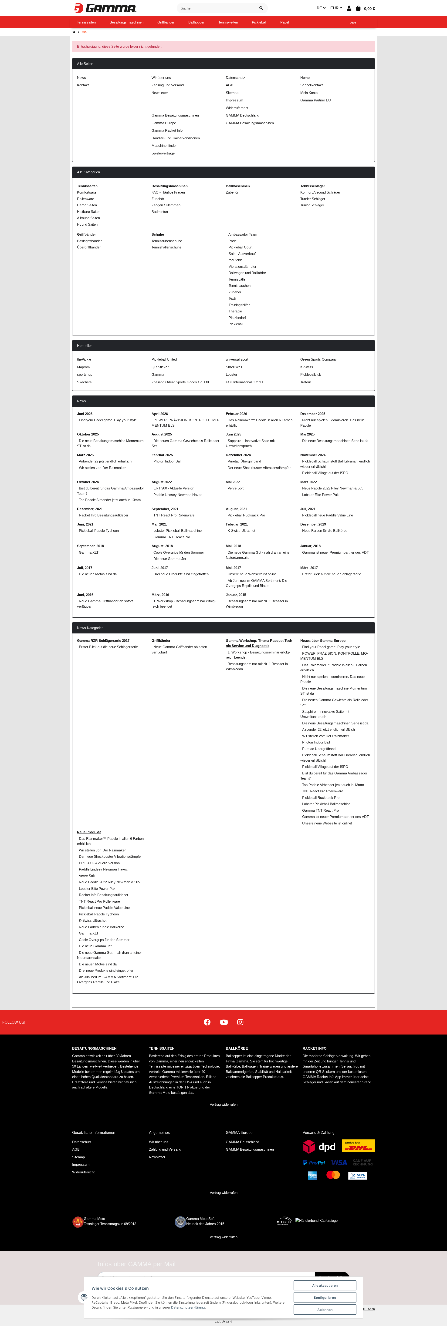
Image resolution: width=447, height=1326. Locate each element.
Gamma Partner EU (315, 100)
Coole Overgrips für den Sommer (178, 552)
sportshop (84, 374)
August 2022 (162, 482)
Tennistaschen (239, 286)
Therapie (235, 311)
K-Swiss (306, 367)
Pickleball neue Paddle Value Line (327, 515)
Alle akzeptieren (325, 1285)
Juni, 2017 (160, 568)
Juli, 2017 (84, 568)
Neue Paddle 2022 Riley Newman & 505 (332, 488)
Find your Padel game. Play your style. (108, 420)
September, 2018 (90, 546)
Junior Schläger (312, 205)
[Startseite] (73, 32)
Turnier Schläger (312, 199)
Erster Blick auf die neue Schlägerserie (331, 574)
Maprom (83, 367)
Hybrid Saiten (87, 224)
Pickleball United (164, 359)
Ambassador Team (242, 234)
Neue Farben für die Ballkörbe (324, 530)
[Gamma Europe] (104, 8)
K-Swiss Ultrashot (241, 530)
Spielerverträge (163, 153)
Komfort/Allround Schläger (320, 192)
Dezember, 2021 (90, 509)
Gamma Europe (164, 123)
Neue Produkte (89, 832)
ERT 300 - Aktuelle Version (173, 488)
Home (305, 78)
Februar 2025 (162, 455)
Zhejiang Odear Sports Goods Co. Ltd (180, 382)
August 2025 (162, 434)
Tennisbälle (236, 279)
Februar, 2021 (237, 524)
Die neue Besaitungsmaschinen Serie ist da (335, 441)
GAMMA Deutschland (242, 115)
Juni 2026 (84, 414)
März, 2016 (160, 595)
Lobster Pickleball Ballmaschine (177, 530)
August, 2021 (236, 509)
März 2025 (85, 455)
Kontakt (83, 85)
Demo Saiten (87, 205)
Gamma (158, 374)
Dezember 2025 (312, 414)
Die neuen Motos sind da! (98, 574)
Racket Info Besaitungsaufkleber (103, 515)
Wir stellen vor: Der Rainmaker (102, 468)
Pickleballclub (310, 374)
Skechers (84, 382)
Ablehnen (325, 1310)
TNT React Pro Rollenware (173, 515)
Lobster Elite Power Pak (320, 495)
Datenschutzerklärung (188, 1307)
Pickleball (235, 324)
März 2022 (308, 482)
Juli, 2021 (307, 509)
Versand (227, 1321)
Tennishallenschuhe (166, 247)
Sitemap (232, 93)
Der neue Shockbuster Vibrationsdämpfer (259, 468)
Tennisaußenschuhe (167, 241)
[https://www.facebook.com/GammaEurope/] (207, 1022)
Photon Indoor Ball (167, 461)
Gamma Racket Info (167, 130)
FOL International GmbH (244, 382)
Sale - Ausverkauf (242, 254)
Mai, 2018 (233, 546)
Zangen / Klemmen (166, 205)
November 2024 (312, 455)
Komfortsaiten (87, 192)
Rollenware (85, 199)
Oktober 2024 (88, 482)
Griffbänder (161, 641)
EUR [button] (335, 8)
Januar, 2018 (310, 546)
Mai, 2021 (159, 524)
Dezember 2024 (238, 455)
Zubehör (158, 199)
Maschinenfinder (164, 145)
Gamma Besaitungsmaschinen (175, 115)
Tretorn (305, 382)
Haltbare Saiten (88, 212)
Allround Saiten (88, 218)
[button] (349, 8)
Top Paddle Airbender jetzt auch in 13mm (110, 500)
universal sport (237, 359)
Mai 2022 (233, 482)
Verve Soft (236, 488)
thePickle (235, 260)
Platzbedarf (237, 318)
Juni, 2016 (85, 595)
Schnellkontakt (311, 85)
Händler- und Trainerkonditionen (176, 138)
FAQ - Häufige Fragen (168, 192)
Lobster (231, 374)
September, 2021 (165, 509)
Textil (232, 298)
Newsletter (160, 93)
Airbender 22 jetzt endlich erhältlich (105, 461)
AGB (229, 85)
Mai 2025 (307, 434)
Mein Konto (309, 93)
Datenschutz (235, 78)
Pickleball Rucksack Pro (246, 515)
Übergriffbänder (89, 247)
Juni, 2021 (85, 524)
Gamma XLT (88, 552)
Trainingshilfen (239, 305)
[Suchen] (261, 8)
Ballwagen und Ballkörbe (247, 273)
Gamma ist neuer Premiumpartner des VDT (335, 552)
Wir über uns (161, 78)
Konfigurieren (325, 1297)
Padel (232, 241)
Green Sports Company (318, 359)
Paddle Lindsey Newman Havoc (177, 495)
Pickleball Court (240, 247)
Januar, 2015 (236, 595)
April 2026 (160, 414)
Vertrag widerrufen (223, 1104)
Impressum (234, 100)
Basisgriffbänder (89, 241)
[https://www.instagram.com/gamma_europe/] (240, 1022)
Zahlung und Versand (168, 85)
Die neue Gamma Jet (169, 559)
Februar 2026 (236, 414)
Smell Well (234, 367)
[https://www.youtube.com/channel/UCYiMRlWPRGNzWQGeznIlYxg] (224, 1022)
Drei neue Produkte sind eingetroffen (181, 574)
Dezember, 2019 (313, 524)
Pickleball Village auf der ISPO (325, 473)
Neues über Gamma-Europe (322, 641)
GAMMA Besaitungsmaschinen (250, 123)
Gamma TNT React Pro (171, 537)
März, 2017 (309, 568)
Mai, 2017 (233, 568)
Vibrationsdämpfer (242, 266)
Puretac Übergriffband (244, 461)
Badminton (160, 212)
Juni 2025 (233, 434)
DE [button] (320, 8)
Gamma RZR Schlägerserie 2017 (103, 641)
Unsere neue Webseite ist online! (253, 574)
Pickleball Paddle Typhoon (99, 530)
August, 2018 (162, 546)
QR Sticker (160, 367)
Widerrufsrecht (237, 108)
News (81, 78)
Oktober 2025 (88, 434)
